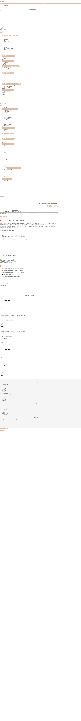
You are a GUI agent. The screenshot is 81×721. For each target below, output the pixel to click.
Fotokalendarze (6, 387)
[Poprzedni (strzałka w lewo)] (1, 430)
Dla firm (4, 390)
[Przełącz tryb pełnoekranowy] (3, 428)
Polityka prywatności (7, 408)
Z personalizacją (6, 211)
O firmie (4, 406)
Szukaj (1, 27)
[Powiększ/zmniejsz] (1, 428)
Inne (4, 389)
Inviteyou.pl (2, 1)
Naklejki (4, 388)
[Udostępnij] (5, 428)
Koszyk (3, 22)
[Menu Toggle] (1, 32)
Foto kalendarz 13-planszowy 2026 (18, 194)
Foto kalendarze (8, 194)
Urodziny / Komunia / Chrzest (8, 385)
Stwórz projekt (3, 216)
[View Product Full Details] (13, 298)
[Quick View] (2, 300)
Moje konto (4, 20)
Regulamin (5, 409)
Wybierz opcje (7, 300)
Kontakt (4, 391)
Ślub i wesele (5, 384)
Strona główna (2, 194)
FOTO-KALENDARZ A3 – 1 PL (5, 305)
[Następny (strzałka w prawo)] (3, 430)
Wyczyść (19, 211)
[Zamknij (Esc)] (7, 428)
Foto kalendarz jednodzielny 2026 (8, 320)
